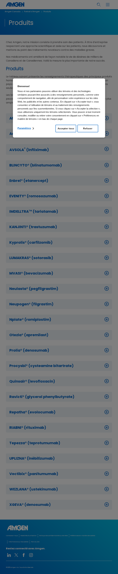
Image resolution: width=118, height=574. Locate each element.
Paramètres (24, 128)
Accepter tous (66, 128)
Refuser (87, 128)
